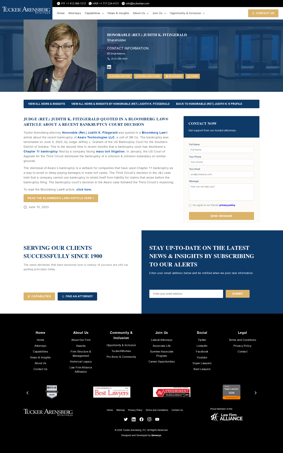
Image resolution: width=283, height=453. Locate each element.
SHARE (194, 76)
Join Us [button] (157, 13)
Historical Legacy (81, 361)
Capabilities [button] (92, 13)
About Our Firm (81, 340)
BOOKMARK (175, 76)
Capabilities (41, 296)
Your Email (194, 169)
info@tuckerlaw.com (137, 3)
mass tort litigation (110, 151)
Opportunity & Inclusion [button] (185, 13)
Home (61, 13)
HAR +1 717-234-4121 (106, 3)
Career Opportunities (162, 361)
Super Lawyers (202, 363)
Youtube (202, 357)
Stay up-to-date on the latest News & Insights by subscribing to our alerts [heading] (201, 255)
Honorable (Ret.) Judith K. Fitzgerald (147, 34)
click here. (84, 189)
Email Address (118, 53)
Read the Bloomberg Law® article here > (61, 198)
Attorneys (74, 13)
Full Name (194, 144)
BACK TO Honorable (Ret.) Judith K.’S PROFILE (209, 103)
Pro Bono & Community (121, 356)
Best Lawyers (202, 369)
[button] (186, 294)
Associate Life (162, 345)
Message (194, 181)
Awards (81, 345)
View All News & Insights (46, 103)
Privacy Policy (243, 345)
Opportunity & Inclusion (121, 345)
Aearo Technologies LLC (96, 137)
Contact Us (265, 13)
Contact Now (203, 123)
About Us (40, 363)
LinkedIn (202, 345)
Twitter (202, 340)
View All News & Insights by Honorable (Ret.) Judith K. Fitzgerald (120, 103)
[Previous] (27, 392)
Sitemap (120, 410)
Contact (242, 351)
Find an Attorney (79, 296)
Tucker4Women (121, 351)
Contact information (128, 48)
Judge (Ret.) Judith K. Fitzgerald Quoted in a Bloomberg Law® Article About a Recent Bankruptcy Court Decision (96, 121)
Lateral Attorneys (161, 340)
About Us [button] (139, 13)
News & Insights (118, 13)
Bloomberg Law (153, 132)
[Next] (255, 392)
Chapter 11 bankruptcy (41, 151)
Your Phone (195, 156)
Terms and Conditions (242, 340)
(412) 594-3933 (119, 58)
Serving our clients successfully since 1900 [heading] (63, 251)
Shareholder (116, 40)
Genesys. (156, 435)
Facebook (202, 351)
